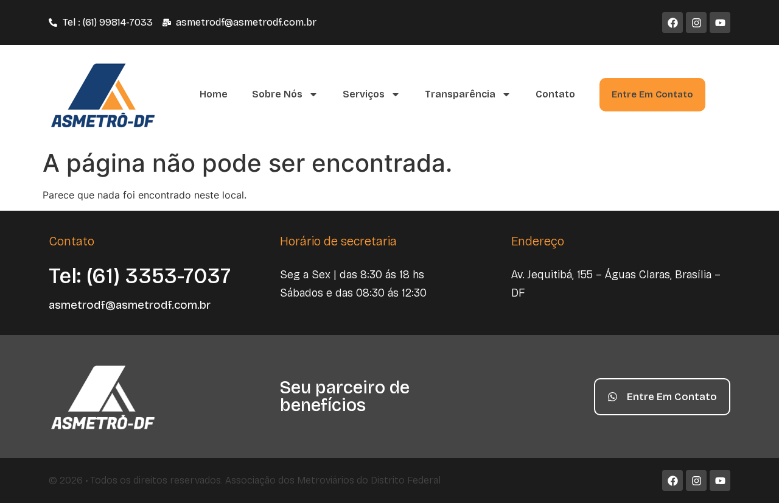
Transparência (460, 94)
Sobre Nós (277, 94)
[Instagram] (696, 22)
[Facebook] (672, 22)
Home (214, 94)
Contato (555, 94)
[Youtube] (720, 22)
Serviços (364, 94)
